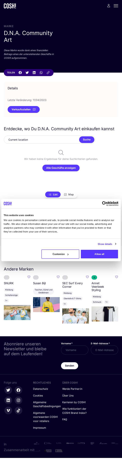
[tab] (53, 195)
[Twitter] (27, 72)
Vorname (67, 343)
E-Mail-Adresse (100, 343)
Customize (59, 254)
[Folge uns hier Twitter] (8, 390)
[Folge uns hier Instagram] (18, 400)
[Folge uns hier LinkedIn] (8, 400)
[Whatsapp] (41, 72)
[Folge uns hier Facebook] (18, 390)
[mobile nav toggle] (117, 6)
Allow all (99, 254)
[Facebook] (20, 72)
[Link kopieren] (48, 72)
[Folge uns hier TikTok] (18, 410)
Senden (69, 365)
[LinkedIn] (34, 72)
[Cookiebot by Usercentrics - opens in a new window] (104, 203)
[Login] (108, 5)
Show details (105, 243)
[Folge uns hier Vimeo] (8, 410)
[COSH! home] (10, 5)
